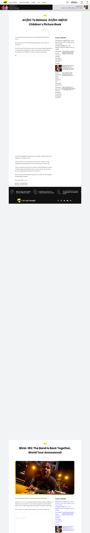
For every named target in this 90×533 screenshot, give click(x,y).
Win (39, 2)
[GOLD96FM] (5, 2)
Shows (33, 2)
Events (44, 2)
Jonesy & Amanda (24, 2)
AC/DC (17, 184)
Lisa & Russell (13, 2)
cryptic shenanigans (24, 502)
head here (26, 180)
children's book (24, 184)
